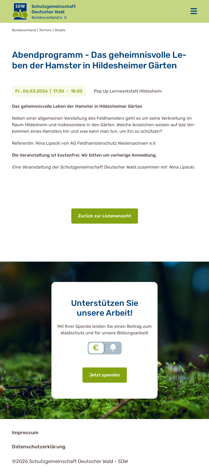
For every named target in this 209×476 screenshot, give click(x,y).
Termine (45, 30)
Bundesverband (24, 30)
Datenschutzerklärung (38, 447)
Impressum (25, 433)
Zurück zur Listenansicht (104, 215)
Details (60, 30)
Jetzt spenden (104, 374)
